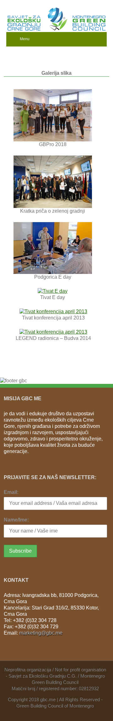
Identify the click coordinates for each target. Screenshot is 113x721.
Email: (11, 492)
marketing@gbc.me (40, 633)
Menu (25, 39)
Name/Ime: (16, 519)
